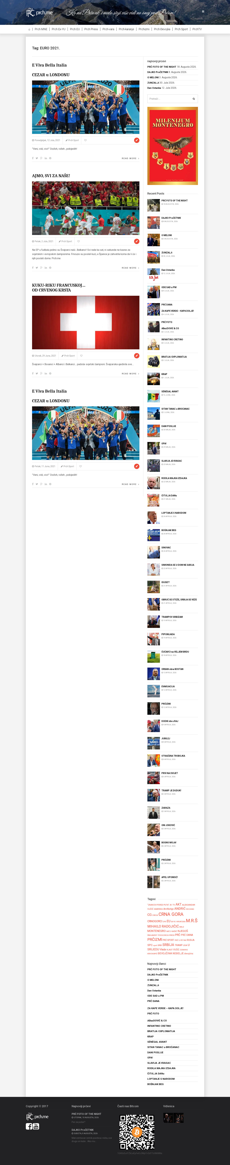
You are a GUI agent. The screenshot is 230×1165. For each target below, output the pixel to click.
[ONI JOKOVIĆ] (153, 829)
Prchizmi (144, 29)
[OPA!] (153, 448)
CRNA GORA (171, 914)
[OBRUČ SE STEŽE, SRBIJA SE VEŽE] (153, 604)
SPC (150, 945)
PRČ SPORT (168, 940)
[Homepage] (41, 12)
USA (185, 945)
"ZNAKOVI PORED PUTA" (158, 905)
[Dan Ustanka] (153, 274)
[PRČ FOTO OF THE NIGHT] (153, 205)
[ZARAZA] (153, 812)
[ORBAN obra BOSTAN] (153, 673)
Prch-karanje (126, 29)
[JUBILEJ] (153, 742)
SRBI (160, 945)
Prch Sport (181, 29)
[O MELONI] (153, 239)
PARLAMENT (152, 935)
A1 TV (172, 905)
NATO (168, 931)
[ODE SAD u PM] (153, 291)
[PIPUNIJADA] (153, 638)
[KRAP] (153, 378)
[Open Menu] (203, 11)
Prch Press (91, 29)
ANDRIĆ (180, 909)
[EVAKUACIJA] (153, 690)
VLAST (169, 949)
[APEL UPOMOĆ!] (153, 881)
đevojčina (188, 953)
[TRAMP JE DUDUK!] (153, 794)
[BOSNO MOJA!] (153, 847)
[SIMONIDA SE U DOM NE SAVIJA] (153, 569)
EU (168, 921)
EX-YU (173, 922)
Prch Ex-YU (58, 29)
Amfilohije (168, 909)
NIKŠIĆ (174, 931)
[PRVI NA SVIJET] (153, 777)
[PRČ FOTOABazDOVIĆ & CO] (153, 326)
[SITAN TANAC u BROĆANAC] (153, 413)
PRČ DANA (187, 935)
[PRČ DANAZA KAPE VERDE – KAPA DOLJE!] (153, 309)
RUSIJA (190, 940)
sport (155, 945)
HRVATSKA (180, 922)
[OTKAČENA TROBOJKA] (153, 760)
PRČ (177, 934)
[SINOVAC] (153, 552)
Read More (129, 158)
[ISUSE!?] (153, 586)
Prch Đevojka (162, 29)
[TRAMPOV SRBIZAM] (153, 621)
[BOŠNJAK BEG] (153, 534)
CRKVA (155, 915)
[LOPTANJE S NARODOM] (153, 517)
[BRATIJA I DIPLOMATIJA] (153, 361)
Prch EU (75, 29)
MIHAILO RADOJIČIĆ (163, 926)
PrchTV (197, 29)
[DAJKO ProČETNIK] (153, 222)
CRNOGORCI (154, 921)
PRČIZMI (154, 939)
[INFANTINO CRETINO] (153, 344)
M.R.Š (191, 920)
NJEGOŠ (183, 931)
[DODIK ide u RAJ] (153, 725)
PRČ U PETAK (180, 940)
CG (149, 915)
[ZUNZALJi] (153, 257)
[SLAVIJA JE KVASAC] (153, 465)
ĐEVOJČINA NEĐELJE (171, 953)
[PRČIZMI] (153, 708)
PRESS (171, 935)
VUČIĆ (176, 949)
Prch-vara (108, 29)
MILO (181, 927)
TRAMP (178, 945)
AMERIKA (158, 909)
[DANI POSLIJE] (153, 430)
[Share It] (32, 158)
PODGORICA (163, 935)
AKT (178, 904)
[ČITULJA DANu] (153, 500)
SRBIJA (168, 945)
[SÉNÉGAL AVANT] (153, 396)
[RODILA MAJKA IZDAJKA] (153, 482)
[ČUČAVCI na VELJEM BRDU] (153, 656)
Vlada (163, 949)
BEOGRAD (190, 909)
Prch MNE (41, 29)
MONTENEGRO (156, 931)
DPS (164, 922)
